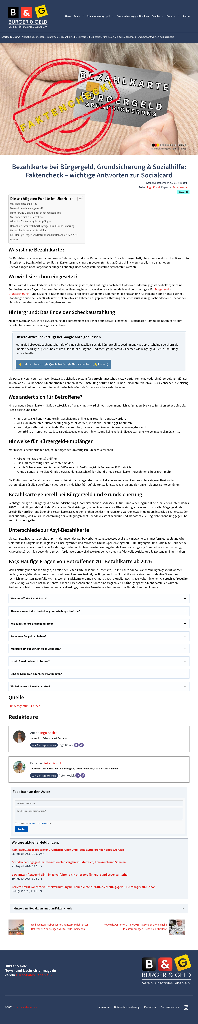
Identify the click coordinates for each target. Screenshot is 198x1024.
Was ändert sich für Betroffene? (27, 217)
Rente (77, 16)
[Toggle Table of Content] (78, 198)
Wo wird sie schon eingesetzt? (26, 208)
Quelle (14, 239)
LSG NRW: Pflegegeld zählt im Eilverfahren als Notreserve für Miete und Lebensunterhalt (70, 874)
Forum (186, 16)
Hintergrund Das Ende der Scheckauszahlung (35, 212)
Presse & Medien (169, 1007)
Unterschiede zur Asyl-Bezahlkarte (29, 230)
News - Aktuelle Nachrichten (29, 36)
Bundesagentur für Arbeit (24, 706)
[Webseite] (81, 745)
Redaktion (150, 1007)
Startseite (7, 36)
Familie (156, 16)
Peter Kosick (179, 187)
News (68, 16)
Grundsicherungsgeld (98, 16)
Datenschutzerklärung (39, 823)
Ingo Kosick (154, 187)
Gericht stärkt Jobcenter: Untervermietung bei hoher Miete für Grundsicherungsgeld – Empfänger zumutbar (83, 887)
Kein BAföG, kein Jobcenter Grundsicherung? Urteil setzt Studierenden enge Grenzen (68, 850)
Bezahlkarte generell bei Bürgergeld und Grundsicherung (42, 226)
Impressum (103, 1007)
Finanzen (171, 16)
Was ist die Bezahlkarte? (23, 203)
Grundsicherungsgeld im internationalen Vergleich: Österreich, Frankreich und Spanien (69, 862)
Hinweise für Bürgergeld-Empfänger (30, 221)
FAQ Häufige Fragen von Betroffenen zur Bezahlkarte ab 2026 (44, 235)
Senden (21, 829)
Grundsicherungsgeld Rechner (133, 16)
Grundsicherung (19, 294)
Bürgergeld (52, 36)
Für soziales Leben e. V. (35, 975)
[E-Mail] (76, 745)
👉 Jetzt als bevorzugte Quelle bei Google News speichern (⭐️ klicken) (63, 364)
